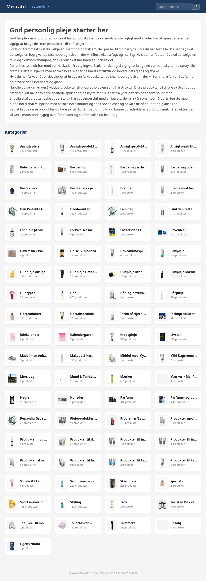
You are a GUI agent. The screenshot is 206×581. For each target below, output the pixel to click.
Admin (133, 572)
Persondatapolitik (102, 572)
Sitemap (121, 572)
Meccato (16, 6)
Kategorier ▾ (40, 6)
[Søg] (196, 7)
